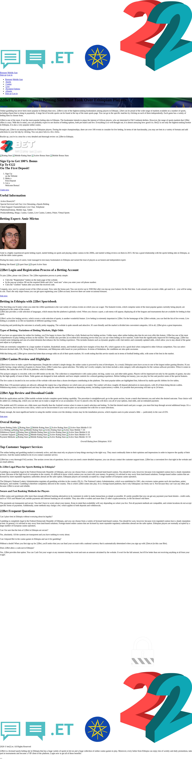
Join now (4, 106)
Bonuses (3, 73)
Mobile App (13, 73)
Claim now (4, 190)
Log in (9, 75)
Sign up (3, 75)
